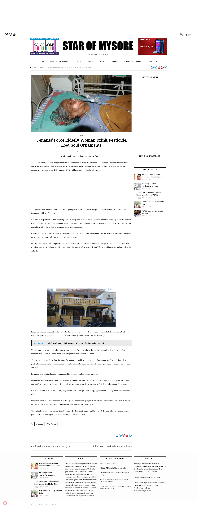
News (52, 61)
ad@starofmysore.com (150, 485)
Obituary (102, 61)
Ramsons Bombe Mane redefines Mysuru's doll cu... (152, 175)
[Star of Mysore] (93, 49)
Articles (78, 61)
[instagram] (10, 35)
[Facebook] (3, 35)
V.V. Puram (51, 424)
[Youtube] (14, 35)
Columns (90, 61)
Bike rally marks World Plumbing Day (52, 446)
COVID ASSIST (64, 61)
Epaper (189, 35)
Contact (150, 61)
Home (42, 61)
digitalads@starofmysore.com (154, 483)
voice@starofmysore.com (142, 491)
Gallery (127, 61)
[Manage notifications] (5, 503)
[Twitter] (6, 35)
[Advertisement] (68, 16)
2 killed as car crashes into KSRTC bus (110, 446)
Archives (114, 61)
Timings (138, 61)
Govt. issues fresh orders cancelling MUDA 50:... (151, 194)
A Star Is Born (111, 463)
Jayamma (39, 424)
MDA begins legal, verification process (150, 184)
